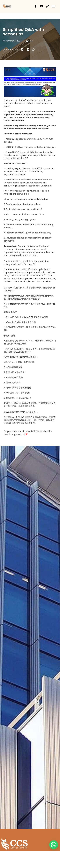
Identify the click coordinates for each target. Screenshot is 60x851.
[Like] (26, 434)
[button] (22, 49)
